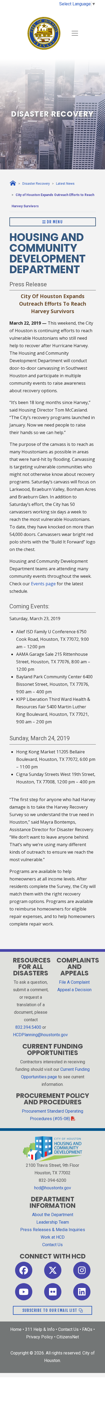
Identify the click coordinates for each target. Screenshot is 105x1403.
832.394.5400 (28, 1027)
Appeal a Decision (74, 989)
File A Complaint (74, 982)
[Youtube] (23, 1291)
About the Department (52, 1214)
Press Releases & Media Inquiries (52, 1229)
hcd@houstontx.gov (52, 1187)
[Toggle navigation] (74, 33)
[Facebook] (23, 1270)
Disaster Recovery (36, 184)
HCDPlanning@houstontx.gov (40, 1034)
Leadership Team (52, 1222)
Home (16, 1329)
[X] (53, 1270)
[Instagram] (82, 1270)
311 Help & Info (40, 1329)
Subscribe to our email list (50, 1310)
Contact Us (52, 1244)
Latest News (65, 184)
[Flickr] (53, 1291)
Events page (43, 584)
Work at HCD (53, 1237)
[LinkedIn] (82, 1291)
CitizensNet (68, 1336)
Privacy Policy (39, 1336)
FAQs (87, 1329)
